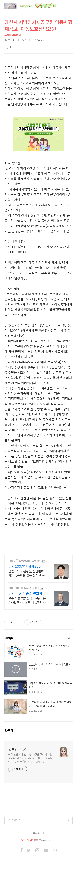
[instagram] (37, 850)
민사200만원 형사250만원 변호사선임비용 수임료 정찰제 (26, 566)
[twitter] (29, 850)
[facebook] (22, 850)
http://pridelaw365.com (23, 587)
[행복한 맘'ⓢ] (34, 5)
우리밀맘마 (38, 833)
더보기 (69, 638)
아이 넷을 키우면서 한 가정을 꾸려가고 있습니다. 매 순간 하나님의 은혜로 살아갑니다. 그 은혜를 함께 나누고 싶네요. (30, 757)
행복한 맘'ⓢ (17, 749)
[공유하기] (16, 622)
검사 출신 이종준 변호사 (25, 593)
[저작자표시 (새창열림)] (42, 621)
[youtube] (46, 850)
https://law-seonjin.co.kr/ (24, 560)
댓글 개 (9, 730)
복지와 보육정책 (12, 35)
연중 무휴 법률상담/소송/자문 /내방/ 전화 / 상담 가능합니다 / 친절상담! (27, 600)
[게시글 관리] (20, 622)
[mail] (55, 850)
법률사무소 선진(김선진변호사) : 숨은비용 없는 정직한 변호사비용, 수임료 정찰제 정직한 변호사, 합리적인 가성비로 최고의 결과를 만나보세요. (26, 573)
